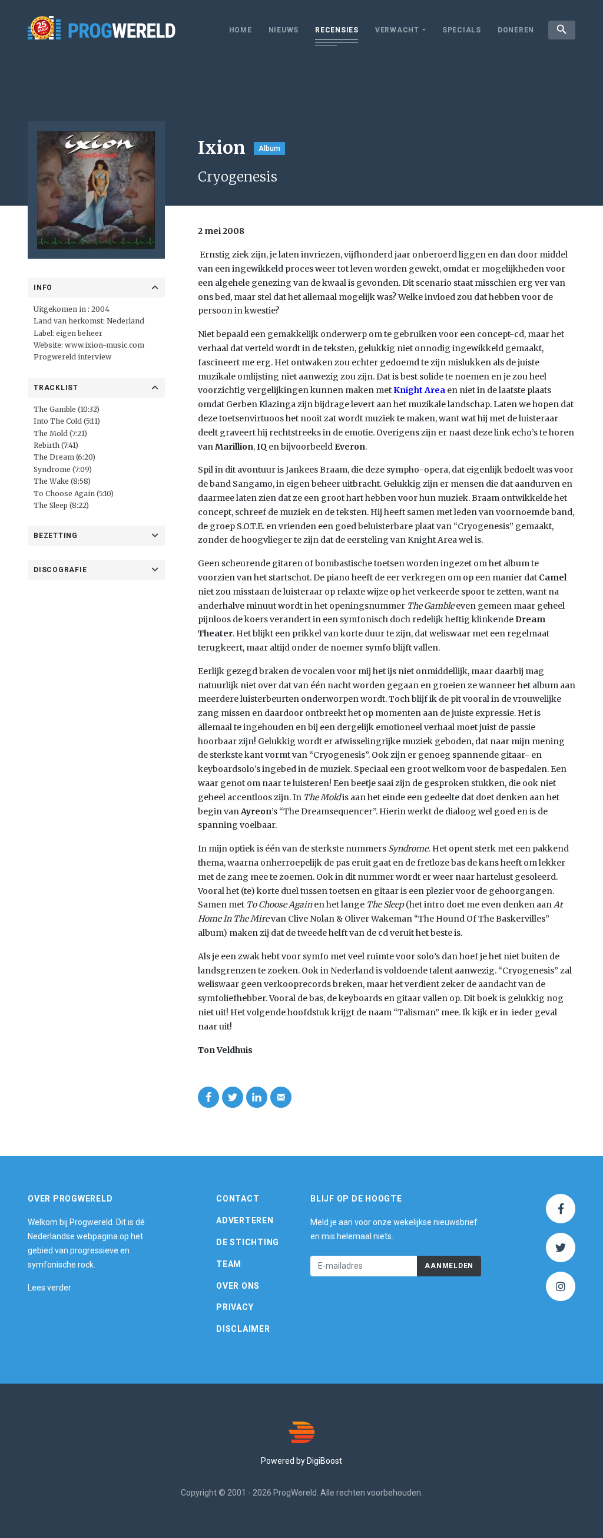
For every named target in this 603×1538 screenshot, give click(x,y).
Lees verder (49, 1287)
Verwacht (397, 30)
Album (269, 148)
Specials (461, 30)
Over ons (238, 1286)
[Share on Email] (280, 1097)
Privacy (234, 1307)
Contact (237, 1198)
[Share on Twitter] (232, 1097)
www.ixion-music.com (104, 345)
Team (228, 1264)
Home (240, 30)
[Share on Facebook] (208, 1097)
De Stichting (247, 1242)
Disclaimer (243, 1329)
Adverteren (245, 1220)
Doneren (516, 30)
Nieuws (284, 30)
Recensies (337, 30)
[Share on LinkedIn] (256, 1097)
